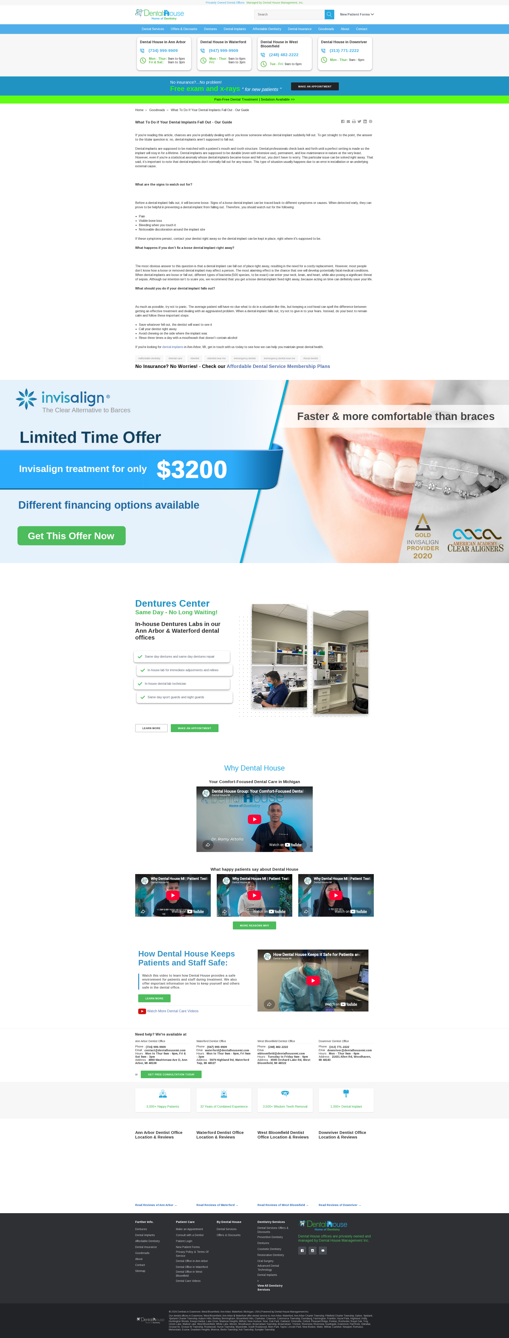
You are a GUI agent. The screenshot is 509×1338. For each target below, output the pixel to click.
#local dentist (310, 358)
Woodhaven (244, 1324)
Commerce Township (288, 1318)
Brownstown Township (265, 1324)
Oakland (285, 1321)
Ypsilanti (367, 1315)
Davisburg (306, 1318)
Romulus (358, 1326)
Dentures (141, 1229)
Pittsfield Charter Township (339, 1315)
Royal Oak (356, 1321)
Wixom (233, 1324)
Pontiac (333, 1321)
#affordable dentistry (149, 358)
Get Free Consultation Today (171, 1074)
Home (139, 110)
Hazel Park (343, 1318)
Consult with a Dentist (190, 1235)
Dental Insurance (146, 1247)
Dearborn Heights (200, 1329)
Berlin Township (229, 1329)
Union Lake (175, 1324)
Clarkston (260, 1318)
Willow (327, 1326)
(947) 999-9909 (223, 50)
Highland (355, 1318)
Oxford (306, 1321)
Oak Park (274, 1321)
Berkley (217, 1318)
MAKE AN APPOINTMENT (194, 728)
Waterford (288, 1315)
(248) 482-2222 (283, 54)
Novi (265, 1321)
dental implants (173, 347)
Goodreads (157, 110)
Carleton (337, 1326)
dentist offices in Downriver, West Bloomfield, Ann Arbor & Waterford (210, 1315)
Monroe (215, 1329)
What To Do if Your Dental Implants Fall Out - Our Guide (210, 110)
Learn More (151, 728)
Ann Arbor (276, 1315)
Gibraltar (365, 1324)
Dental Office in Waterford (192, 1267)
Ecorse (185, 1329)
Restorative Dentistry (270, 1255)
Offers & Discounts (229, 1235)
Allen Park (273, 1326)
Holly (364, 1318)
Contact (140, 1265)
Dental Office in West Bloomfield (189, 1273)
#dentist (194, 358)
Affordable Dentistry (147, 1241)
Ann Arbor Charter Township (309, 1315)
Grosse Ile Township (192, 1326)
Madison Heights (229, 1321)
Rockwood (210, 1326)
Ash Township (246, 1329)
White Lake (222, 1324)
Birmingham (228, 1318)
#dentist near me (216, 358)
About (139, 1259)
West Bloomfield (206, 1324)
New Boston (309, 1326)
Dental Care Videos (188, 1280)
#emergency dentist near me (279, 358)
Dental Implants (145, 1235)
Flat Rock (355, 1324)
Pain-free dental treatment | (254, 99)
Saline (358, 1315)
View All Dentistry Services (270, 1287)
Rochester (343, 1321)
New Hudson (255, 1321)
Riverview (307, 1324)
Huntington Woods (179, 1321)
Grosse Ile (174, 1326)
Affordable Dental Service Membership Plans (278, 366)
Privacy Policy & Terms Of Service (192, 1253)
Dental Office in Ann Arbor (192, 1261)
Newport (347, 1326)
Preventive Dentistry (270, 1237)
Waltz (320, 1326)
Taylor (283, 1326)
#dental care (175, 358)
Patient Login (184, 1241)
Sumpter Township (265, 1329)
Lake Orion (212, 1321)
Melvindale (175, 1329)
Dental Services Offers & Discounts (272, 1229)
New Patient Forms (188, 1247)
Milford (242, 1321)
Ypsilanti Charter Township (183, 1318)
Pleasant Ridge (319, 1321)
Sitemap (140, 1270)
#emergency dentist (244, 358)
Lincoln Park (294, 1326)
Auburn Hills (204, 1318)
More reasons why (254, 925)
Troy (365, 1321)
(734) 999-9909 (162, 50)
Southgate (330, 1324)
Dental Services (227, 1229)
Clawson (271, 1318)
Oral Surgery (265, 1261)
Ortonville (296, 1321)
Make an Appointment (315, 86)
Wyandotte (241, 1326)
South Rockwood (257, 1326)
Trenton (296, 1324)
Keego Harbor (197, 1321)
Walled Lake (189, 1324)
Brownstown (284, 1324)
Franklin (331, 1318)
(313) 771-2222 (343, 50)
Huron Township (225, 1326)
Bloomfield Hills (245, 1318)
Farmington (319, 1318)
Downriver (343, 1324)
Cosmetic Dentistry (269, 1249)
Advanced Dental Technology (268, 1267)
